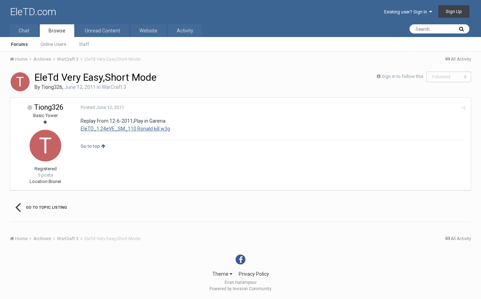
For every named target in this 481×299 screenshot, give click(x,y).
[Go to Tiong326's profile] (20, 81)
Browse (57, 30)
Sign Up (454, 11)
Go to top (91, 146)
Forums (19, 44)
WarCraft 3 (114, 87)
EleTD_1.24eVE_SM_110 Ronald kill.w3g (125, 129)
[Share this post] (464, 107)
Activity (185, 30)
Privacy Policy (254, 274)
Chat (24, 30)
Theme (221, 274)
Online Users (53, 44)
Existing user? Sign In (406, 11)
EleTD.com (33, 12)
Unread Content (102, 30)
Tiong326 (51, 87)
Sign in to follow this (402, 76)
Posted (102, 107)
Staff (84, 44)
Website (148, 30)
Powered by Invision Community (240, 288)
